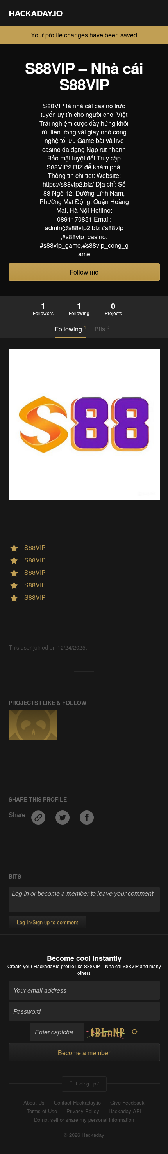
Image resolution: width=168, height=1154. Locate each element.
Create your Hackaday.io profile (40, 966)
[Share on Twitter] (63, 814)
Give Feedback (127, 1102)
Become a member (84, 1052)
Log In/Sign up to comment (47, 922)
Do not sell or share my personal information (84, 1119)
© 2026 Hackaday (84, 1134)
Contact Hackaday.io (77, 1102)
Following (70, 328)
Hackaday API (125, 1111)
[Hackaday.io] (36, 13)
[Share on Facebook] (86, 814)
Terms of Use (42, 1111)
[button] (150, 13)
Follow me (84, 272)
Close (159, 35)
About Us (34, 1102)
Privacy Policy (82, 1111)
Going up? (86, 1083)
